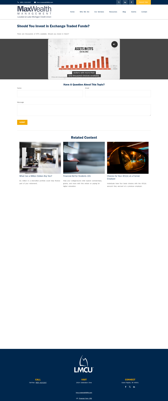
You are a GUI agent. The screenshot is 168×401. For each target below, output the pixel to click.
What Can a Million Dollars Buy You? (35, 176)
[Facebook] (131, 2)
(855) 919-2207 (25, 2)
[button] (72, 12)
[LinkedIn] (125, 2)
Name (19, 88)
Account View (143, 2)
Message (20, 102)
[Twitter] (118, 2)
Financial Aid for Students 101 (77, 176)
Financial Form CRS (85, 398)
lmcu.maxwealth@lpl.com (45, 2)
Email (87, 88)
